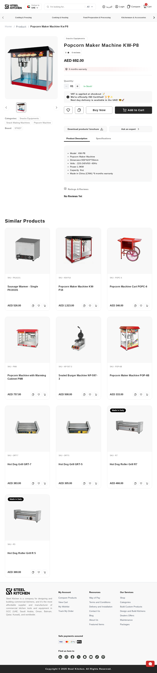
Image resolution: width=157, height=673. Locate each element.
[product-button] (68, 110)
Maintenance (126, 620)
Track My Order (66, 611)
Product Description (76, 138)
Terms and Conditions (99, 602)
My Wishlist (63, 606)
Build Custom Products (131, 606)
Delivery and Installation (100, 606)
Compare (135, 6)
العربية (109, 7)
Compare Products (67, 598)
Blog (91, 615)
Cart (148, 6)
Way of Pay (94, 598)
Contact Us (94, 611)
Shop (122, 598)
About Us (93, 620)
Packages (125, 624)
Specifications (103, 138)
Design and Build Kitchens (132, 611)
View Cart (63, 602)
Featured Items (96, 624)
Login (121, 6)
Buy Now (99, 110)
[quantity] (66, 86)
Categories (125, 602)
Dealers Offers (127, 615)
